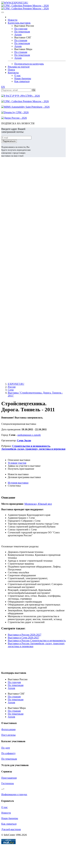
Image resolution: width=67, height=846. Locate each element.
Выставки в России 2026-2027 (24, 634)
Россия (11, 386)
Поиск (11, 69)
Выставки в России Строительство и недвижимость (37, 640)
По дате (5, 747)
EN (3, 86)
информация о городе (29, 435)
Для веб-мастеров (11, 829)
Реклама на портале (19, 66)
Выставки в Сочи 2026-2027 (23, 637)
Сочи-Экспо (24, 440)
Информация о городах (14, 794)
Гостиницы (7, 783)
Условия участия (17, 463)
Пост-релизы (8, 735)
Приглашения (9, 777)
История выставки (18, 482)
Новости (12, 20)
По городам (20, 28)
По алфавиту (8, 753)
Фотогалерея (8, 729)
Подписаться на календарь (29, 63)
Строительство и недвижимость (31, 446)
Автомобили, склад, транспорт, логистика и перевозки (33, 449)
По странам (20, 40)
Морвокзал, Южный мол (38, 503)
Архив (18, 34)
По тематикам (22, 31)
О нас (17, 75)
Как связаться (21, 81)
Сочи (11, 389)
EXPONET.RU (16, 384)
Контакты (13, 72)
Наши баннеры (22, 78)
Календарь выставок (19, 22)
